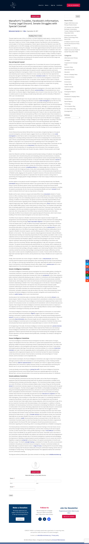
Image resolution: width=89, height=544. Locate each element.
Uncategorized (68, 111)
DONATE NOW (36, 16)
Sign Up (53, 5)
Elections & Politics (69, 77)
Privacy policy (55, 535)
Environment (67, 82)
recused (54, 189)
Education (67, 72)
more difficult (49, 430)
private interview (57, 326)
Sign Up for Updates (68, 516)
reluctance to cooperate (48, 393)
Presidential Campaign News (71, 96)
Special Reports (68, 101)
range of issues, (38, 446)
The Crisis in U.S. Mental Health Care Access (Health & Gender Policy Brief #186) (72, 49)
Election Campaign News (70, 74)
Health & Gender (68, 86)
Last (37, 483)
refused (54, 297)
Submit (10, 495)
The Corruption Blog (69, 106)
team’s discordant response (35, 221)
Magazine (67, 94)
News (46, 5)
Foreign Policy (68, 84)
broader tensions (34, 414)
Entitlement (67, 79)
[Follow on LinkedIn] (44, 519)
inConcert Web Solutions (58, 540)
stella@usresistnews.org (55, 454)
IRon (25, 31)
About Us (40, 5)
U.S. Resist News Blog (70, 109)
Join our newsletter (73, 5)
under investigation (44, 100)
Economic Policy (68, 67)
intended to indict (41, 76)
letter (48, 203)
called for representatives (24, 362)
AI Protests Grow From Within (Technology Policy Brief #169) (71, 37)
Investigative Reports (70, 91)
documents (31, 145)
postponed (46, 275)
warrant (57, 159)
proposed (24, 440)
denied (11, 386)
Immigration (67, 89)
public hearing (18, 294)
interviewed (12, 183)
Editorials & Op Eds (14, 31)
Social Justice (67, 99)
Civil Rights (67, 60)
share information (19, 319)
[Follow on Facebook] (40, 519)
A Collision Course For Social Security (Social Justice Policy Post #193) (71, 43)
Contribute (59, 5)
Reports (33, 313)
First (11, 483)
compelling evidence (31, 167)
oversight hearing (29, 442)
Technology (67, 104)
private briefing (39, 90)
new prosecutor (47, 258)
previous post (51, 227)
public (22, 418)
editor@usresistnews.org (44, 535)
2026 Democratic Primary (71, 58)
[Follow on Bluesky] (49, 519)
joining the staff (34, 369)
